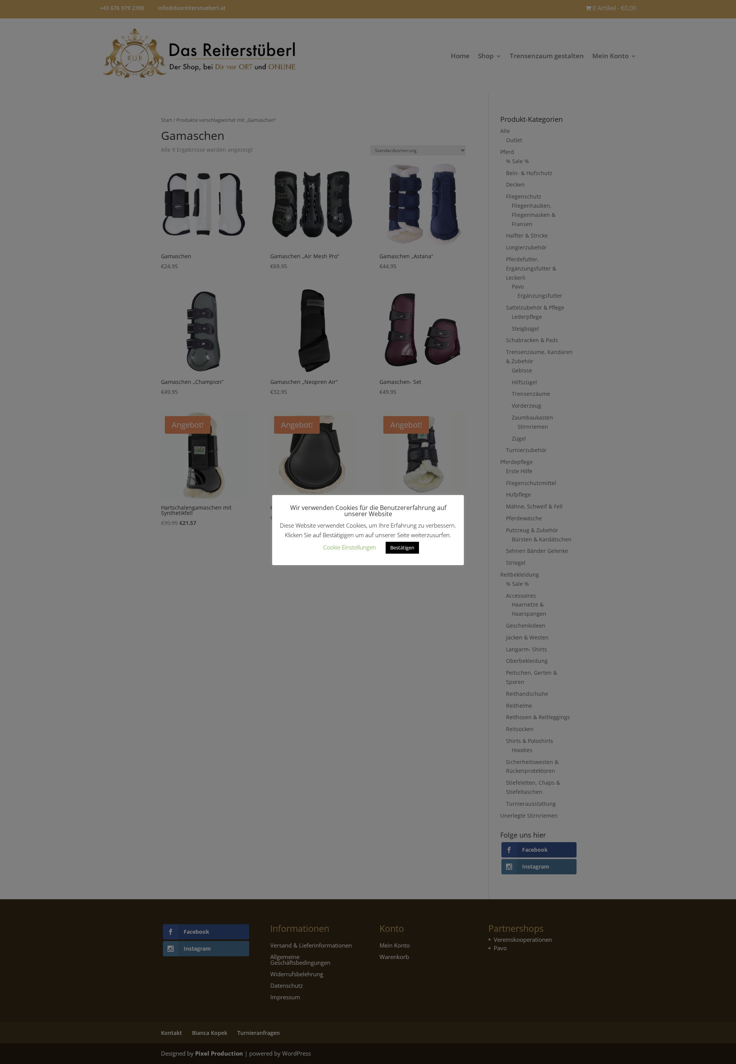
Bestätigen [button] (402, 547)
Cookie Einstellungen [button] (349, 547)
